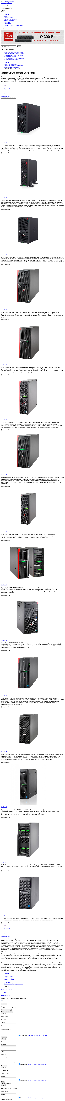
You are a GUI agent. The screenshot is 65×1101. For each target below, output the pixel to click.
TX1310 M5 (4, 254)
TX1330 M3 (4, 585)
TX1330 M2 (4, 752)
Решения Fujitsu (8, 17)
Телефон (3, 1026)
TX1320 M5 (4, 197)
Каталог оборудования (10, 64)
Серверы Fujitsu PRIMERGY (12, 67)
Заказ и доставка (9, 20)
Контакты (7, 22)
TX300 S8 (3, 915)
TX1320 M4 (4, 419)
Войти (10, 3)
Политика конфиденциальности (13, 25)
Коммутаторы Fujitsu (10, 56)
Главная (6, 14)
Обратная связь (5, 995)
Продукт (3, 1044)
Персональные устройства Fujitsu (13, 55)
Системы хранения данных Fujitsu (14, 53)
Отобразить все (5, 96)
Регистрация (4, 3)
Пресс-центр (7, 23)
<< (5, 85)
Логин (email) (4, 1073)
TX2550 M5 (4, 309)
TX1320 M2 (4, 807)
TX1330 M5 (4, 142)
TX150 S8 (3, 862)
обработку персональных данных (37, 1035)
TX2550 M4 (4, 474)
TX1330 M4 (4, 364)
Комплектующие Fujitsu (11, 59)
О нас (5, 16)
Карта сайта (4, 992)
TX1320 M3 (4, 531)
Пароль (3, 1076)
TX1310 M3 (4, 640)
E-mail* (3, 1022)
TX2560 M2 (4, 695)
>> (5, 93)
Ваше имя (3, 1019)
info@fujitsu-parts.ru (6, 989)
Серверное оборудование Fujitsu (13, 52)
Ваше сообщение (5, 1029)
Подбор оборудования (10, 19)
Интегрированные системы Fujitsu (14, 58)
